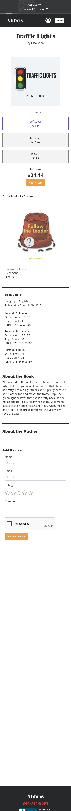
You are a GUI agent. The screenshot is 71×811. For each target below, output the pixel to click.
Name (8, 457)
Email (8, 471)
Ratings (9, 485)
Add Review (12, 450)
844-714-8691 (35, 5)
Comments (12, 501)
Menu (60, 20)
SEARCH (27, 9)
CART (42, 9)
